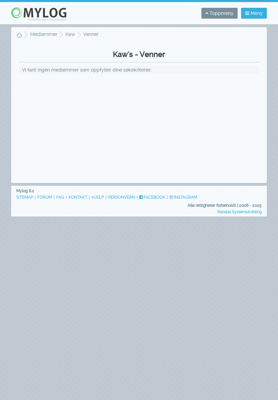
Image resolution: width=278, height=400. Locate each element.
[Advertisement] (139, 128)
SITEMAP (24, 197)
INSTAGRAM (185, 197)
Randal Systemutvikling (239, 211)
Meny (256, 13)
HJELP (98, 197)
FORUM (44, 197)
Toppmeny (221, 13)
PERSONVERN (121, 197)
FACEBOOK (154, 197)
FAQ (60, 197)
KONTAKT (77, 197)
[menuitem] (19, 36)
